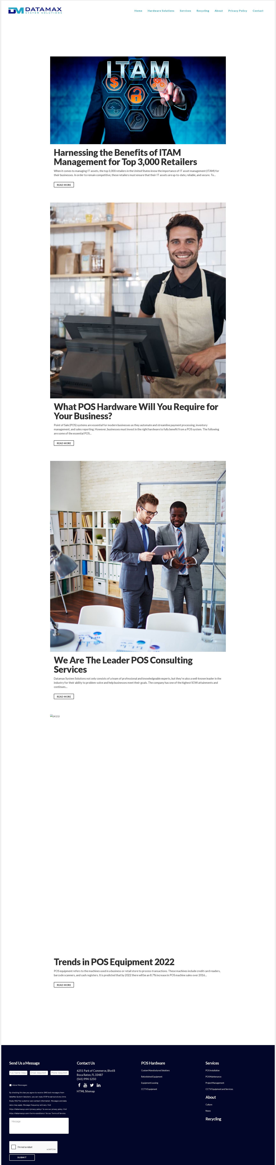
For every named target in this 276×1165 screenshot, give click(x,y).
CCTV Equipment (149, 1089)
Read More (64, 185)
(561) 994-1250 (86, 1079)
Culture (209, 1104)
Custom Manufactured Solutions (155, 1070)
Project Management (215, 1083)
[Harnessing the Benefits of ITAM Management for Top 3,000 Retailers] (138, 100)
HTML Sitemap (86, 1091)
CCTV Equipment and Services (219, 1089)
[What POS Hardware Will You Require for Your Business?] (138, 300)
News (208, 1111)
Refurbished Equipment (151, 1076)
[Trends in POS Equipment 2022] (138, 834)
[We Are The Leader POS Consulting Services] (138, 556)
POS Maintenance (213, 1076)
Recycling (213, 1119)
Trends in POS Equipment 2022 (114, 961)
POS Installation (213, 1070)
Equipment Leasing (149, 1083)
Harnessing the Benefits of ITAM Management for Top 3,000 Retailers (125, 157)
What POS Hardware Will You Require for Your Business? (136, 411)
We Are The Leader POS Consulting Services (123, 665)
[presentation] (33, 1147)
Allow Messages (19, 1085)
